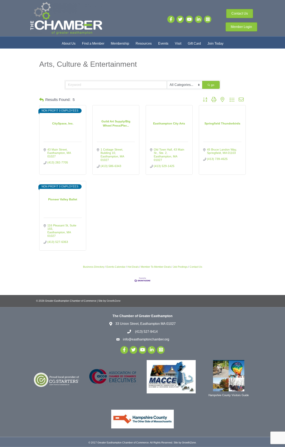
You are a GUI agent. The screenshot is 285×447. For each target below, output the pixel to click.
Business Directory (93, 266)
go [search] (212, 85)
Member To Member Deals (156, 266)
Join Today (215, 43)
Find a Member (93, 43)
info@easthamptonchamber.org (146, 339)
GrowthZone (114, 300)
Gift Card (194, 43)
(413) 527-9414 (146, 331)
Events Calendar (115, 266)
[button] (41, 100)
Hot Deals (133, 266)
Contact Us (196, 266)
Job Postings (180, 266)
